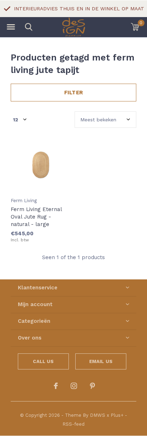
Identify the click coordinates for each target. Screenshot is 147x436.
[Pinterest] (92, 386)
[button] (10, 27)
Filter (73, 92)
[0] (135, 27)
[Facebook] (56, 386)
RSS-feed (73, 424)
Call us (43, 361)
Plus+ (117, 415)
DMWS (97, 415)
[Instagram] (74, 386)
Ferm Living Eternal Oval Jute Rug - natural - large (36, 216)
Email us (100, 361)
